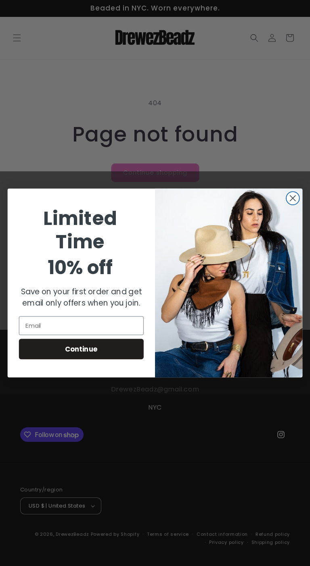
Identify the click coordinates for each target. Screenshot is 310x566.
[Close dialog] (293, 198)
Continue (81, 348)
